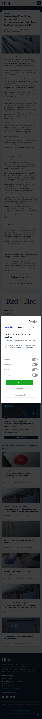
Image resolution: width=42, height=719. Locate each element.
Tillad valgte (19, 388)
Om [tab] (32, 327)
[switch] (35, 364)
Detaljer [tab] (21, 327)
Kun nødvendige (21, 395)
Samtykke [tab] (9, 327)
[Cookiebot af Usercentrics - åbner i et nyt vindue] (29, 321)
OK (19, 382)
